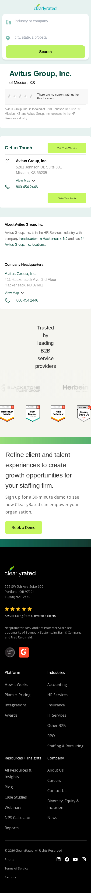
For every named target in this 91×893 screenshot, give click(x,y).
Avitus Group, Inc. (21, 273)
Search (45, 52)
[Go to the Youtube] (67, 859)
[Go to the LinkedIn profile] (58, 859)
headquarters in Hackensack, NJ (43, 239)
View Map (23, 180)
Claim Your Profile (67, 198)
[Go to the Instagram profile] (84, 859)
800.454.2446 (27, 187)
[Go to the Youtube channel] (75, 859)
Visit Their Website (67, 148)
